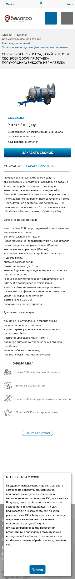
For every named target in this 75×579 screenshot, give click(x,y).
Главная (7, 34)
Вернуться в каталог (37, 432)
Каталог (22, 34)
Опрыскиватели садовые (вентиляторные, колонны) (35, 47)
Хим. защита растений (16, 43)
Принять (38, 569)
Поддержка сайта (12, 577)
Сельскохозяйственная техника (22, 38)
